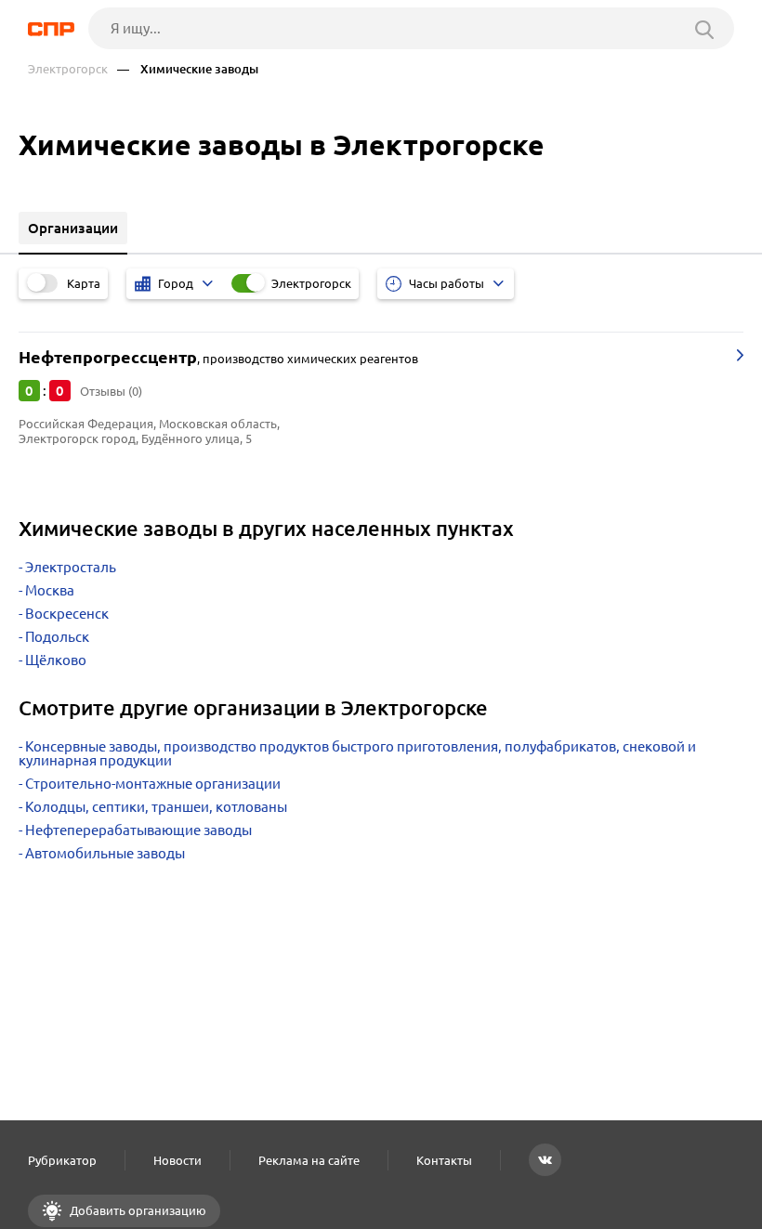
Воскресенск (67, 614)
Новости (177, 1160)
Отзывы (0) (111, 391)
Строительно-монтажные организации (153, 784)
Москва (49, 590)
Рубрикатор (62, 1160)
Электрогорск (68, 69)
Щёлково (55, 660)
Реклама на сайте (309, 1160)
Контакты (444, 1160)
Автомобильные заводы (105, 853)
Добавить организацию (136, 1210)
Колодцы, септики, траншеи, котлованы (156, 807)
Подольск (57, 637)
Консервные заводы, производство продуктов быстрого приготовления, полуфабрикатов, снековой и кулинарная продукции (357, 753)
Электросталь (70, 567)
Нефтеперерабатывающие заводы (138, 830)
